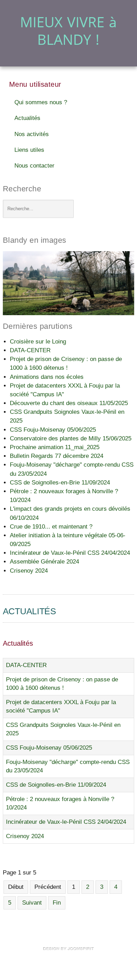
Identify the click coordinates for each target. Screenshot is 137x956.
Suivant (32, 902)
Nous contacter (34, 165)
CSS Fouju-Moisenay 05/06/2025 (49, 747)
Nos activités (31, 134)
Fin (57, 902)
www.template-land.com (68, 948)
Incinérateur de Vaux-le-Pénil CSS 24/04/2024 (66, 822)
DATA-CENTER (26, 665)
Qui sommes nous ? (40, 102)
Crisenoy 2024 (25, 836)
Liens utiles (29, 150)
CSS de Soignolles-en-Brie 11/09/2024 (56, 784)
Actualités (27, 118)
